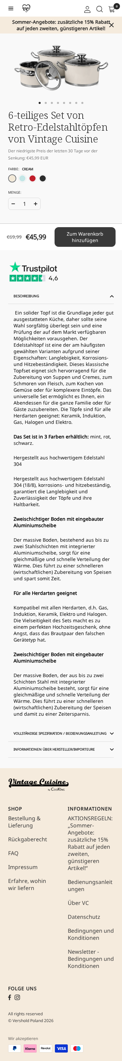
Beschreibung (26, 296)
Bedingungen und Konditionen (91, 934)
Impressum (23, 867)
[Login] (86, 8)
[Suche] (99, 8)
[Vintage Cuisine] (26, 8)
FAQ (13, 853)
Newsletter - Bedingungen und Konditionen (91, 959)
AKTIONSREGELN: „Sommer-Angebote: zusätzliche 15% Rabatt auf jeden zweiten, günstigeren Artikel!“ (90, 843)
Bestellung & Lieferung (24, 822)
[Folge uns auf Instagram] (17, 997)
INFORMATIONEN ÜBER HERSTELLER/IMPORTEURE (54, 749)
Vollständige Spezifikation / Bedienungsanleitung (60, 733)
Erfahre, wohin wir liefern (27, 885)
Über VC (78, 903)
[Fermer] (111, 25)
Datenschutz (84, 917)
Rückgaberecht (27, 839)
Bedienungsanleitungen (90, 886)
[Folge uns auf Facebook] (9, 997)
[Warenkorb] (111, 8)
